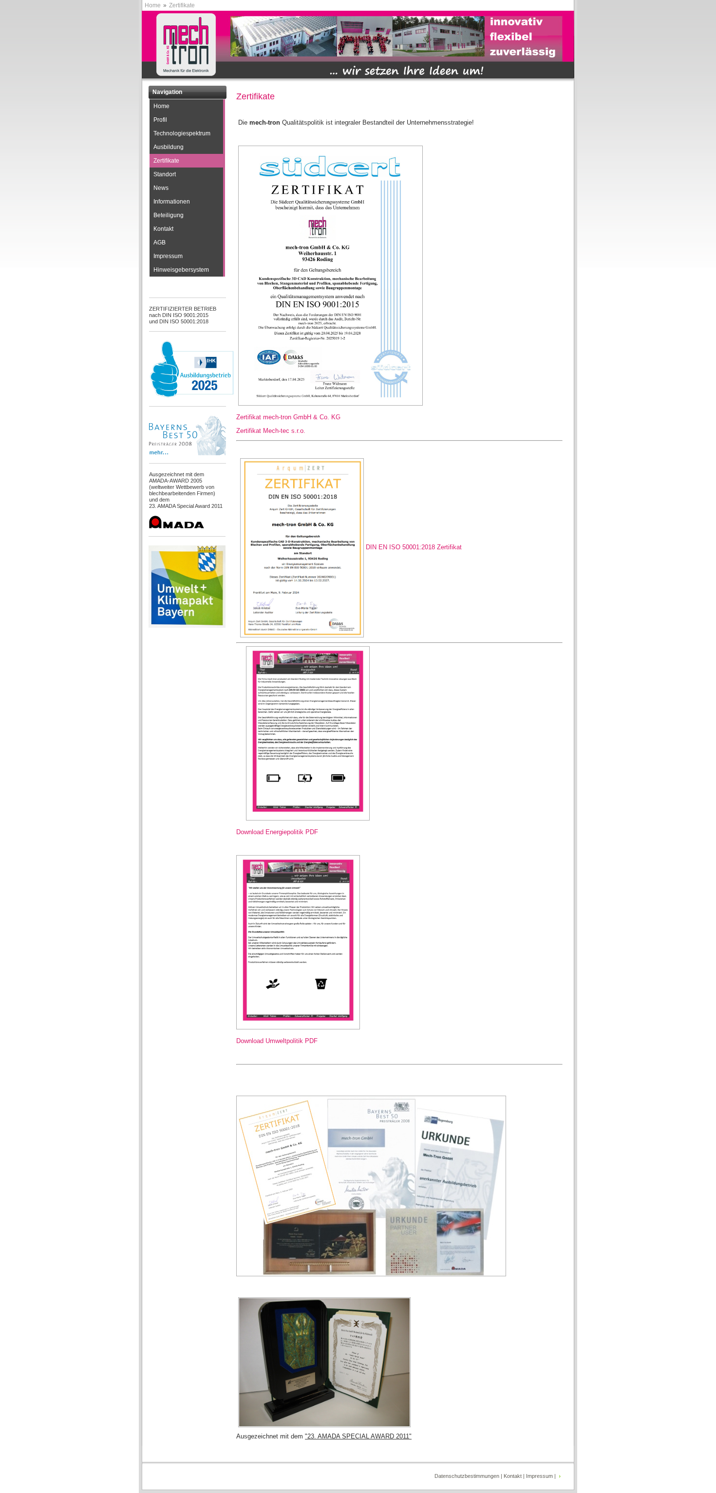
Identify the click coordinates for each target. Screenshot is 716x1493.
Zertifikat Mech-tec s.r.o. (270, 430)
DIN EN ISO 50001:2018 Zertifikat (414, 547)
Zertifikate (166, 160)
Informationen (171, 201)
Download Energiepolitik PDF (277, 832)
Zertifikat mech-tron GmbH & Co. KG (288, 417)
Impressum (168, 256)
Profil (160, 119)
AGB (159, 242)
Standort (164, 174)
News (161, 188)
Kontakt (163, 228)
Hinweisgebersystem (181, 269)
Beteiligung (168, 215)
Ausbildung (168, 147)
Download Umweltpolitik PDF (277, 1041)
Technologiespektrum (181, 133)
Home (153, 5)
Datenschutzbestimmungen (466, 1476)
